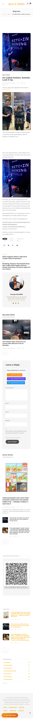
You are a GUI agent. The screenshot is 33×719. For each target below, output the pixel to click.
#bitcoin (12, 238)
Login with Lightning (14, 375)
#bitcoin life (20, 238)
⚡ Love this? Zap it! (10, 715)
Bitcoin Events (17, 676)
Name (7, 403)
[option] (16, 334)
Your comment (10, 387)
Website (7, 420)
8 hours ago (12, 507)
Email (7, 412)
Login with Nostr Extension (16, 379)
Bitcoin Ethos (17, 673)
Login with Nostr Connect (16, 382)
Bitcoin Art (6, 337)
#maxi (17, 240)
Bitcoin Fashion (6, 74)
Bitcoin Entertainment (17, 671)
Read (9, 14)
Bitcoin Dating (17, 668)
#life (12, 240)
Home (4, 14)
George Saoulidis (6, 83)
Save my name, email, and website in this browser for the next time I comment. (16, 432)
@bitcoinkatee (6, 90)
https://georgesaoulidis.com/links (16, 300)
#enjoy (5, 240)
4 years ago (12, 83)
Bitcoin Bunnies (17, 665)
